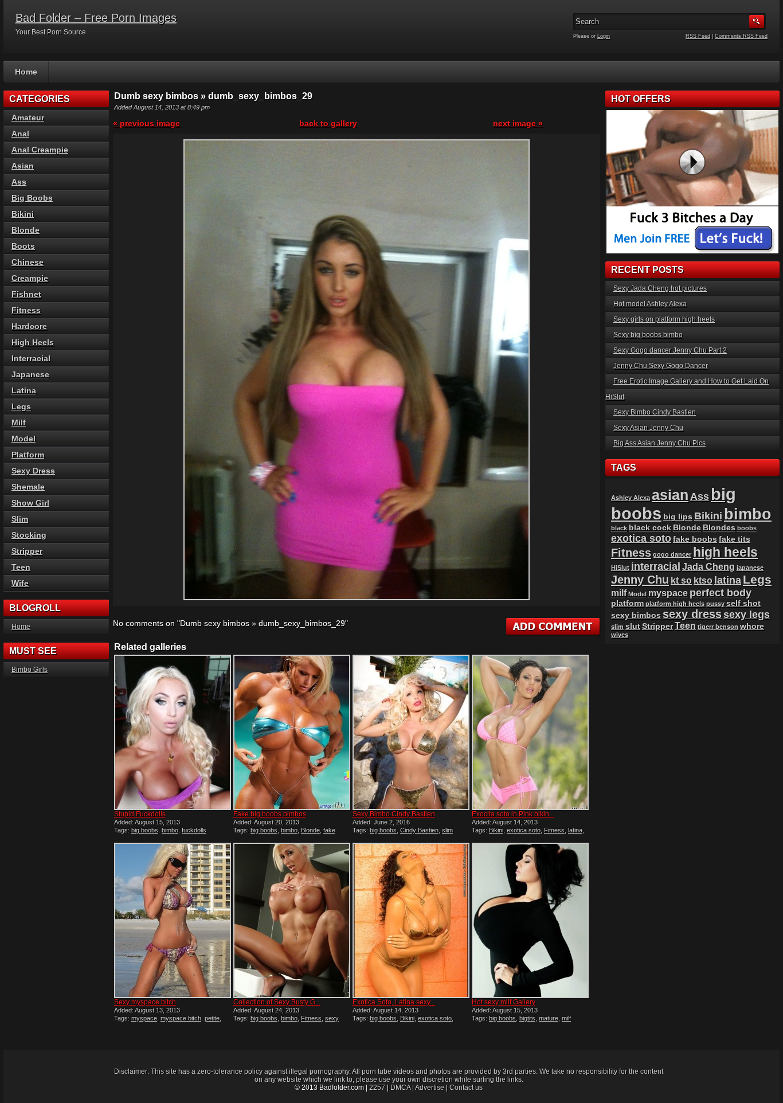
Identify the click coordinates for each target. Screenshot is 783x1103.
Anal (20, 133)
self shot (743, 603)
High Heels (32, 342)
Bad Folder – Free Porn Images (96, 17)
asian (670, 495)
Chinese (27, 262)
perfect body (720, 592)
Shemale (28, 486)
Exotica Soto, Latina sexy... (394, 1002)
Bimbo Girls (29, 670)
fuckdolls (194, 830)
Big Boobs (32, 197)
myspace (144, 1018)
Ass (18, 181)
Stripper (26, 551)
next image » (518, 123)
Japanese (30, 374)
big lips (677, 517)
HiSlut (620, 567)
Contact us (466, 1088)
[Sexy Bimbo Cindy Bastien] (411, 732)
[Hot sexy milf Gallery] (530, 920)
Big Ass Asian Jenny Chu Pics (659, 443)
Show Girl (30, 502)
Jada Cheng (708, 567)
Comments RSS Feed (741, 36)
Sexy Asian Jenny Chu (648, 428)
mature (548, 1018)
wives (619, 634)
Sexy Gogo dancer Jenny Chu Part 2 (670, 350)
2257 (377, 1088)
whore (752, 626)
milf (566, 1018)
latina (575, 830)
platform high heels (674, 603)
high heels (725, 552)
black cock (650, 527)
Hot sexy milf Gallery (503, 1002)
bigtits (527, 1018)
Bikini (496, 830)
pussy (715, 603)
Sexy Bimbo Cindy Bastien (394, 814)
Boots (23, 246)
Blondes (719, 527)
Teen (20, 567)
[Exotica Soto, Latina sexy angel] (411, 920)
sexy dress (692, 614)
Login (603, 36)
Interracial (30, 358)
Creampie (29, 278)
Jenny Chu (640, 579)
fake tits (734, 539)
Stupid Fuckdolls (140, 814)
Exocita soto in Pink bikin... (513, 814)
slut (632, 626)
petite (212, 1018)
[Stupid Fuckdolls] (172, 732)
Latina (23, 390)
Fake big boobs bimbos (269, 814)
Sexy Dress (33, 470)
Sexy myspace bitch (145, 1002)
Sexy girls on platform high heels (664, 319)
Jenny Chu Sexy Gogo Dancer (660, 366)
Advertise (429, 1088)
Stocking (28, 534)
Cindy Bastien (419, 830)
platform (627, 603)
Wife (20, 583)
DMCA (400, 1088)
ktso (703, 580)
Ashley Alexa (630, 497)
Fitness (554, 830)
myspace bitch (180, 1018)
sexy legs (746, 614)
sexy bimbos (636, 615)
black (619, 528)
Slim (19, 518)
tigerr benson (718, 626)
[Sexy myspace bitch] (172, 920)
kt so (681, 580)
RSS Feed (698, 36)
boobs (747, 528)
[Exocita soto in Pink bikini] (530, 732)
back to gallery (328, 123)
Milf (18, 422)
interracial (655, 566)
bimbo (170, 830)
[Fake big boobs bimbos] (291, 732)
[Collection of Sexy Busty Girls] (291, 920)
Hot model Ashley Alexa (650, 304)
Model (23, 438)
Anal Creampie (39, 149)
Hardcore (29, 326)
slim (447, 830)
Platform (27, 454)
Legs (21, 406)
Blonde (310, 830)
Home (26, 71)
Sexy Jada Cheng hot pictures (660, 288)
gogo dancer (672, 554)
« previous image (146, 123)
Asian (22, 165)
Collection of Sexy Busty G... (276, 1002)
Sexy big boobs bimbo (648, 335)
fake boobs (695, 539)
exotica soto (524, 830)
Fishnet (26, 294)
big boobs (144, 830)
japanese (750, 567)
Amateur (27, 117)
